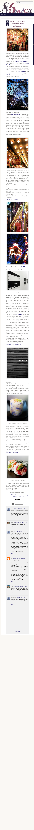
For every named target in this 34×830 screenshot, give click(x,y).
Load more (17, 631)
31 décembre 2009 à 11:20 (21, 586)
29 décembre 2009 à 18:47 (20, 508)
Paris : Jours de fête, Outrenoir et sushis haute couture (17, 23)
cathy (12, 531)
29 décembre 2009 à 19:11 (21, 522)
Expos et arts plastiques (21, 495)
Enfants (13, 495)
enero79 (13, 522)
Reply (12, 518)
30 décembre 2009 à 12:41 (20, 531)
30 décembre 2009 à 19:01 (19, 558)
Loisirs (19, 496)
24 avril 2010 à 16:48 (21, 597)
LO (24, 492)
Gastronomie (14, 496)
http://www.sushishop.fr (12, 452)
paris (23, 496)
